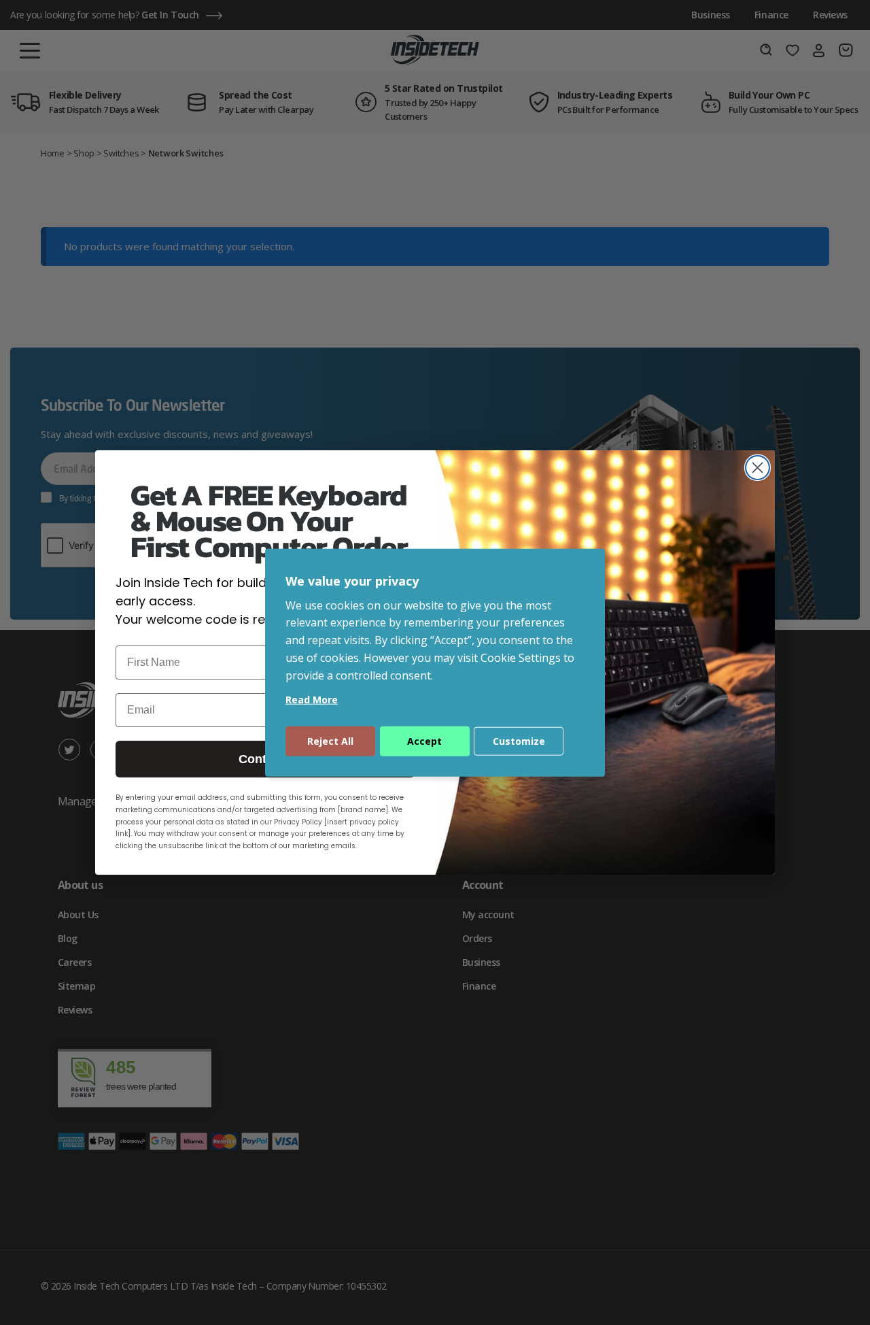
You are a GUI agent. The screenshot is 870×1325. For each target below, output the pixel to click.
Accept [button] (424, 740)
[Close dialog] (757, 468)
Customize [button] (519, 740)
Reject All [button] (330, 740)
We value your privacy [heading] (352, 581)
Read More (311, 698)
